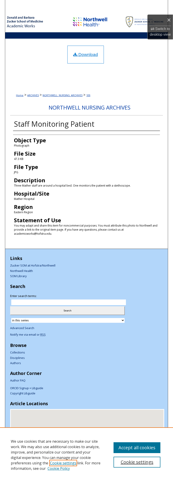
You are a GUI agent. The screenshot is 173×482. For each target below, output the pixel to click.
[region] (86, 454)
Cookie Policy (59, 468)
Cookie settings (63, 463)
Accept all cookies (136, 448)
